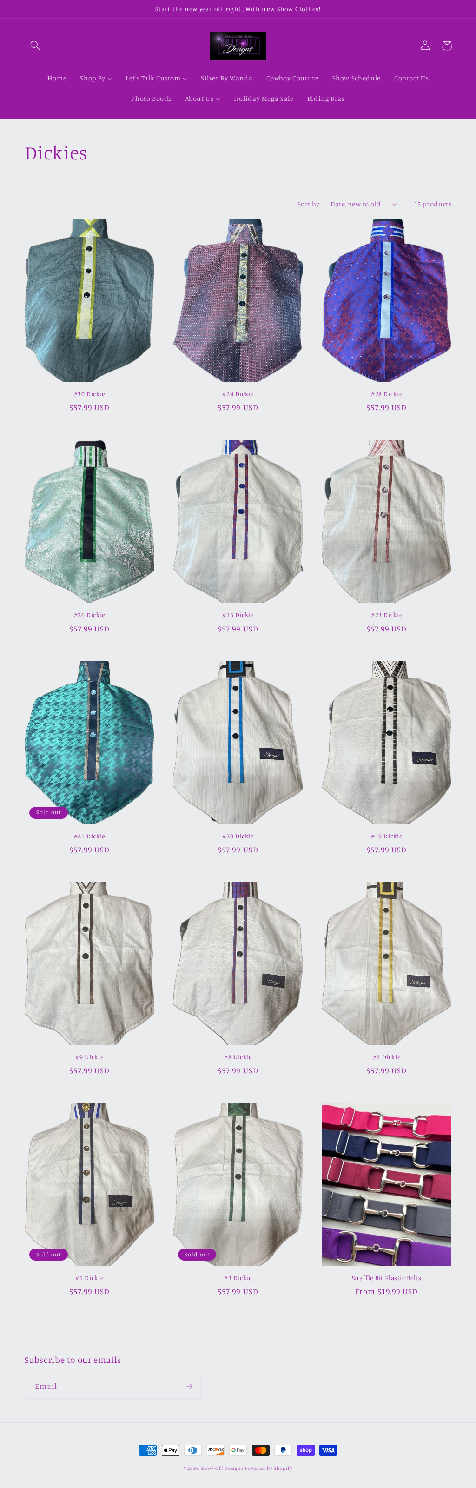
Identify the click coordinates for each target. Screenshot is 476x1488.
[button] (35, 45)
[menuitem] (56, 78)
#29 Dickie (237, 394)
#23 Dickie (386, 614)
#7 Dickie (387, 1057)
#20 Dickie (237, 836)
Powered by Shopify (268, 1468)
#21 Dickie (89, 836)
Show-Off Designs (222, 1468)
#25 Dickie (237, 614)
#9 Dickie (89, 1057)
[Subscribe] (188, 1386)
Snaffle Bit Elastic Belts (387, 1278)
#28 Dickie (386, 394)
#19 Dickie (386, 836)
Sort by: (309, 204)
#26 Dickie (89, 614)
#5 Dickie (89, 1278)
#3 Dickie (238, 1278)
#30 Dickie (89, 394)
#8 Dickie (238, 1057)
